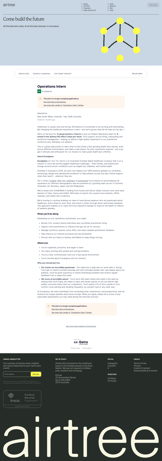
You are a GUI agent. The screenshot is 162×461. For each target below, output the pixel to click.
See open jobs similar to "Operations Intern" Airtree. (64, 105)
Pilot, (59, 181)
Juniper (53, 181)
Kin (63, 181)
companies (41, 73)
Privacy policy (75, 348)
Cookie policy (86, 348)
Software (70, 181)
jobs (24, 73)
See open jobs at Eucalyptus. (55, 102)
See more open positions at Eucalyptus (81, 326)
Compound (82, 181)
